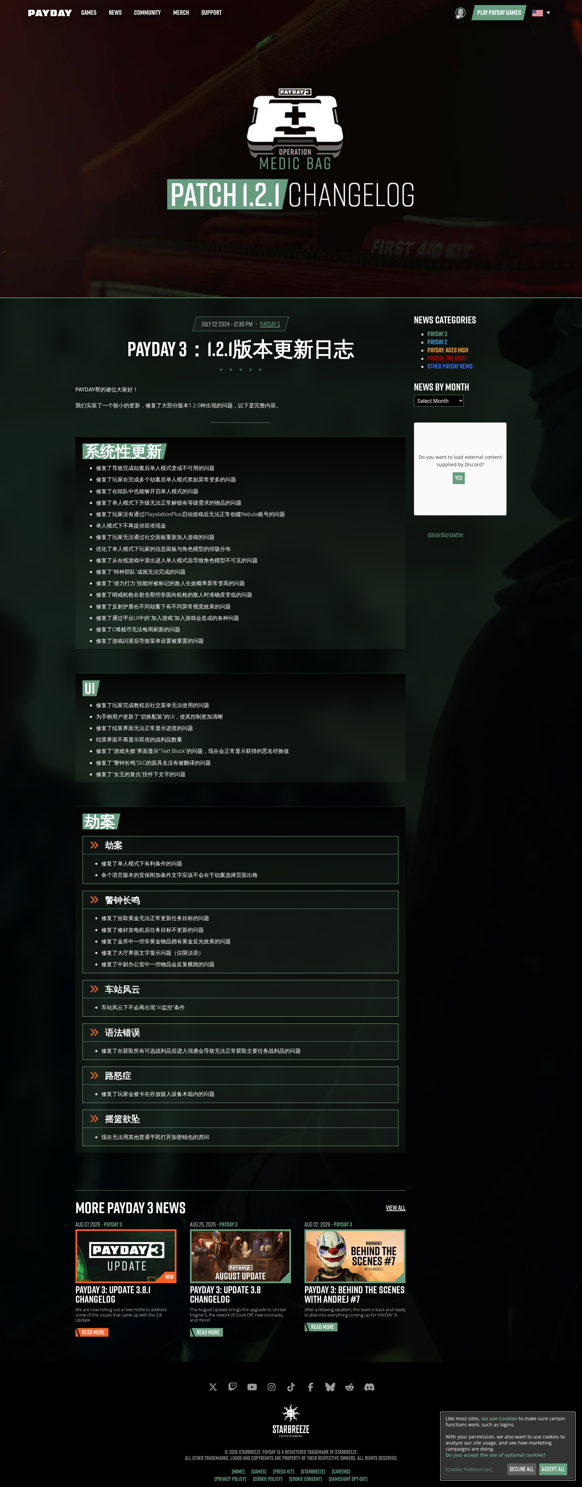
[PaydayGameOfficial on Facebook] (310, 1387)
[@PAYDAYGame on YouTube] (252, 1387)
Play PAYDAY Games (499, 12)
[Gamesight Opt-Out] (348, 1479)
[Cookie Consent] (305, 1479)
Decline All (522, 1469)
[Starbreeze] (313, 1471)
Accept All (553, 1469)
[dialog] (508, 1446)
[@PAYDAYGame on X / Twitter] (212, 1387)
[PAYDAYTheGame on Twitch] (232, 1387)
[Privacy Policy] (230, 1479)
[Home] (238, 1471)
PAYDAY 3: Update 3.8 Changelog (225, 1294)
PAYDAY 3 (270, 323)
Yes (458, 478)
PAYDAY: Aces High (447, 350)
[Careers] (341, 1471)
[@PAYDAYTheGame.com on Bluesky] (330, 1387)
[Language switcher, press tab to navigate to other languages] (540, 12)
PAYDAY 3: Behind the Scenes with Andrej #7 (354, 1294)
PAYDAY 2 (437, 342)
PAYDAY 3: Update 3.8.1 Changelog (113, 1294)
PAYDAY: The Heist (447, 358)
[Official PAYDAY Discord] (369, 1387)
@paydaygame (445, 534)
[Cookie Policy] (267, 1479)
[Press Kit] (283, 1471)
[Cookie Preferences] (469, 1469)
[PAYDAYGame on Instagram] (271, 1387)
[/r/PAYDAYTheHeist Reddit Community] (349, 1387)
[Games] (258, 1471)
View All (396, 1207)
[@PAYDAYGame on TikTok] (291, 1387)
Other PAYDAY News (450, 366)
